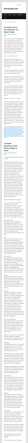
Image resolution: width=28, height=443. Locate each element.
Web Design (11, 136)
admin (5, 35)
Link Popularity (19, 130)
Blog (14, 14)
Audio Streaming (7, 128)
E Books (14, 129)
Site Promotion (14, 133)
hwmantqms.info (11, 8)
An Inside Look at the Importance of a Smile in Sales (11, 29)
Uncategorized (11, 126)
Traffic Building (15, 134)
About (10, 14)
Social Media (20, 133)
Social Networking (7, 134)
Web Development (18, 136)
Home (5, 14)
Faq (5, 17)
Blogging (22, 128)
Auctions (20, 126)
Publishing (15, 132)
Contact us (19, 14)
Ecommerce (19, 129)
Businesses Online (8, 129)
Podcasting (10, 132)
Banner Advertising (15, 128)
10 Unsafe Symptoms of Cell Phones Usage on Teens (10, 147)
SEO (9, 133)
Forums (5, 130)
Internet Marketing (11, 130)
